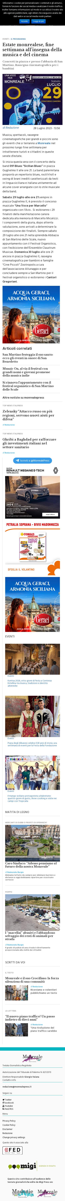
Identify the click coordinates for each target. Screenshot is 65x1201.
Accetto (24, 21)
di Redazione (10, 128)
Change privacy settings (13, 1138)
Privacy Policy (9, 1121)
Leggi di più (38, 21)
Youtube (8, 1106)
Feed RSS (8, 1109)
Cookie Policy (8, 1125)
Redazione (7, 1134)
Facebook (9, 1103)
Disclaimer (7, 1130)
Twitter (8, 1100)
